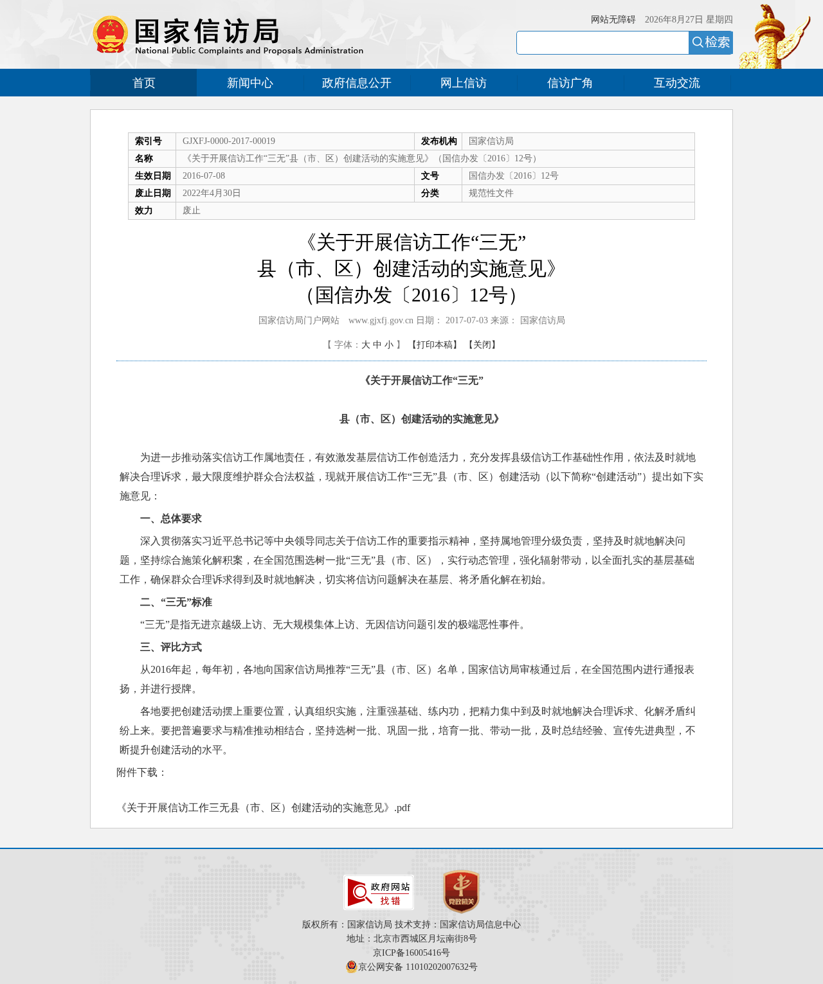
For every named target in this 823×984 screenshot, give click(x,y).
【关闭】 (482, 345)
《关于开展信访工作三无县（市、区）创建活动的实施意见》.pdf (263, 807)
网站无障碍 (613, 19)
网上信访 (463, 82)
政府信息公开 (357, 82)
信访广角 (570, 82)
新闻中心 (250, 82)
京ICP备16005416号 (411, 953)
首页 (144, 82)
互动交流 (677, 82)
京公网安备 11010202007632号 (418, 967)
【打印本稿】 (435, 345)
